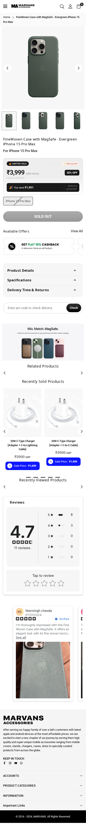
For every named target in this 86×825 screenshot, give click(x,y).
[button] (79, 6)
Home (6, 17)
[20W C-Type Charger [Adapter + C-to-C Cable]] (63, 412)
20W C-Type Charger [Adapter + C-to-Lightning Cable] (22, 445)
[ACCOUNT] (70, 6)
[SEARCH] (62, 6)
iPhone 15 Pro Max (18, 201)
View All (77, 231)
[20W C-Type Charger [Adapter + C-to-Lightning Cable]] (22, 412)
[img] (22, 542)
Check (74, 307)
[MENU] (5, 6)
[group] (43, 67)
